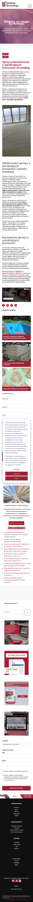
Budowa (5, 54)
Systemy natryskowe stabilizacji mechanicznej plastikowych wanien (14, 337)
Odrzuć (17, 478)
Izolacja (5, 57)
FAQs (16, 861)
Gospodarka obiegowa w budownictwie (15, 389)
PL (21, 889)
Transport (17, 828)
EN (15, 889)
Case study (16, 844)
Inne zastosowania (16, 832)
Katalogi (16, 842)
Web (16, 865)
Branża (17, 811)
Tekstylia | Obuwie (16, 826)
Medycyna (16, 814)
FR (18, 889)
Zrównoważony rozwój (16, 830)
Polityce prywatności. (11, 452)
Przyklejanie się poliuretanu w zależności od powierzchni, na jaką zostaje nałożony (16, 534)
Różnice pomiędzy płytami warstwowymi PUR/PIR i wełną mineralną (14, 580)
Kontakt (16, 863)
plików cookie (9, 450)
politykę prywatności (9, 780)
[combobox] (13, 612)
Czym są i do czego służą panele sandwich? (13, 363)
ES (12, 889)
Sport (16, 809)
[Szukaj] (27, 613)
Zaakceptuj (16, 473)
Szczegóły (16, 469)
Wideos (16, 848)
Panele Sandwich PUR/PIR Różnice (16, 506)
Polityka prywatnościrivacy (20, 899)
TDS (16, 846)
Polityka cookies (15, 898)
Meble (16, 816)
